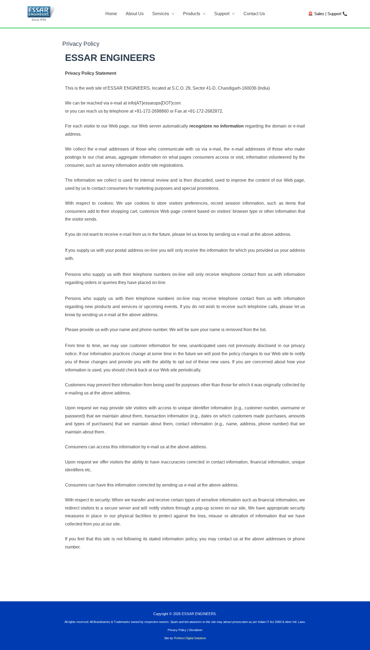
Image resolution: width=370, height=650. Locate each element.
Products (191, 13)
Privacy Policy (177, 630)
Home (111, 13)
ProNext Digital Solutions (190, 638)
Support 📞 (337, 13)
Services (160, 13)
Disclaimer (196, 630)
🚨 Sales (316, 13)
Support (221, 13)
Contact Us (254, 13)
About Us (135, 13)
